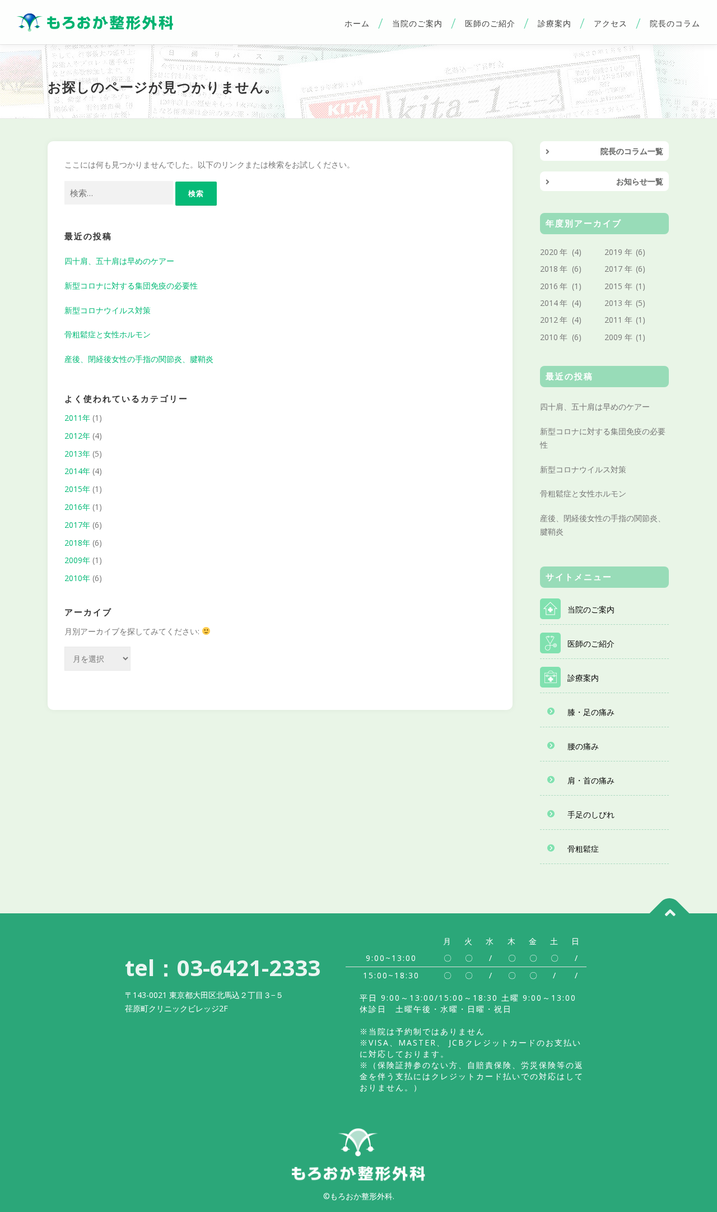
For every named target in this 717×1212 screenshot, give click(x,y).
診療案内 (554, 23)
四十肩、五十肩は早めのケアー (119, 261)
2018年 (77, 542)
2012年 (77, 435)
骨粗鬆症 (583, 848)
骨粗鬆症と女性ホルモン (107, 334)
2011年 (77, 417)
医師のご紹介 (490, 23)
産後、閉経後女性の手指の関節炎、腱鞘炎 (138, 359)
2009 (613, 337)
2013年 (77, 453)
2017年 (77, 524)
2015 (613, 286)
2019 (613, 252)
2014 (549, 303)
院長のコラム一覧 (631, 151)
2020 (549, 252)
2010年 (77, 578)
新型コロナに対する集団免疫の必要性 (131, 285)
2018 (549, 268)
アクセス (610, 23)
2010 (549, 337)
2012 (549, 319)
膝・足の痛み (590, 712)
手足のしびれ (590, 814)
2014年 (77, 471)
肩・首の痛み (590, 780)
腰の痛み (583, 746)
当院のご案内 (417, 23)
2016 (549, 286)
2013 (613, 303)
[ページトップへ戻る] (670, 913)
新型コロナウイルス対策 (107, 310)
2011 (613, 319)
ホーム (357, 23)
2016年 (77, 506)
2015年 (77, 489)
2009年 (77, 560)
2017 (613, 268)
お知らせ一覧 (639, 181)
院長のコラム (675, 23)
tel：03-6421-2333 (222, 967)
